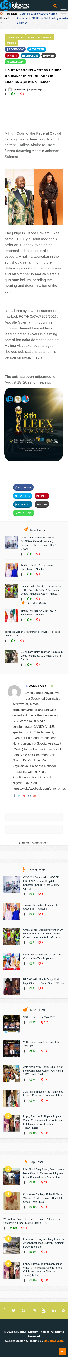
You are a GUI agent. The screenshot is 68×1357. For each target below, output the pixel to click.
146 (34, 1251)
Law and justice (15, 37)
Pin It (13, 55)
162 (34, 1182)
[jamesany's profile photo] (10, 89)
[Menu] (63, 12)
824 (34, 1051)
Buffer (48, 55)
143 (45, 1133)
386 (34, 1133)
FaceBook (16, 49)
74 (45, 1251)
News (31, 37)
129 (14, 1228)
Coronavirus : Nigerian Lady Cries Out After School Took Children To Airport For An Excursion (44, 1243)
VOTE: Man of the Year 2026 (39, 1017)
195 (45, 1207)
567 (34, 1100)
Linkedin (31, 55)
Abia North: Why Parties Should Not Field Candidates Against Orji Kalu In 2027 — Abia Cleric (43, 1070)
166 (45, 1051)
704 (34, 1079)
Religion (12, 13)
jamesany (20, 89)
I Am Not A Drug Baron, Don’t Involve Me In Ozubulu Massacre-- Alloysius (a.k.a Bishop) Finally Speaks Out (43, 1173)
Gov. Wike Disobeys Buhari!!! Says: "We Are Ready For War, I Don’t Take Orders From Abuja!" (43, 1198)
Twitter (38, 49)
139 (45, 1100)
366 (34, 1207)
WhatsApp (16, 61)
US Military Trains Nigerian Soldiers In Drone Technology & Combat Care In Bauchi (42, 655)
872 (34, 1022)
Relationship (45, 37)
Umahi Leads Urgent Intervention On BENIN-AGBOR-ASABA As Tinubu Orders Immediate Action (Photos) (41, 590)
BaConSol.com (54, 1340)
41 (25, 1228)
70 (45, 1182)
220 (45, 1022)
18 (45, 1079)
